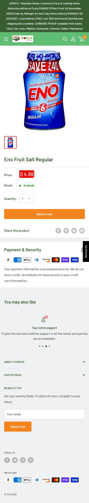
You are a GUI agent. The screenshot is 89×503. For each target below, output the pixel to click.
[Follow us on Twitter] (15, 460)
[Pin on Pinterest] (66, 230)
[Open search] (65, 39)
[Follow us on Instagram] (23, 460)
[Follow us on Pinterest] (31, 460)
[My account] (73, 39)
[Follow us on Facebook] (7, 460)
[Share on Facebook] (58, 230)
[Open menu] (6, 39)
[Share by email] (82, 230)
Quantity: (10, 198)
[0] (81, 38)
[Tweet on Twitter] (74, 230)
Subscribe (17, 426)
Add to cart (44, 214)
